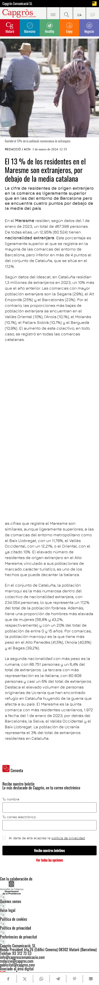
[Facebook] (8, 979)
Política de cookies (13, 919)
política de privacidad (68, 838)
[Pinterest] (74, 979)
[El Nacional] (94, 3)
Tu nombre (10, 799)
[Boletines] (92, 13)
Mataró (10, 31)
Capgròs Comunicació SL (17, 3)
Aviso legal (7, 910)
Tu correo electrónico (19, 817)
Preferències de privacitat (18, 937)
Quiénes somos (10, 901)
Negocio (89, 31)
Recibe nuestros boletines (49, 850)
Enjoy (69, 31)
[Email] (91, 979)
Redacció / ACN (18, 149)
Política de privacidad (15, 928)
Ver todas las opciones (49, 860)
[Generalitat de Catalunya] (49, 887)
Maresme (29, 31)
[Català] (79, 13)
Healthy (49, 31)
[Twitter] (25, 978)
